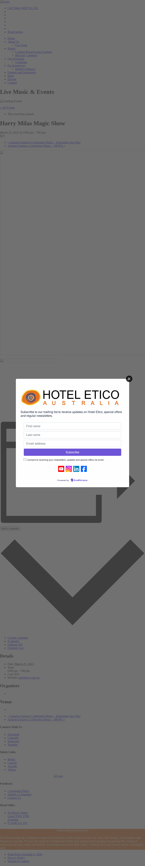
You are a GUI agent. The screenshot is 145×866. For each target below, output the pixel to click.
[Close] (129, 379)
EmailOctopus (80, 480)
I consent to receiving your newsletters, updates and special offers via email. (65, 459)
